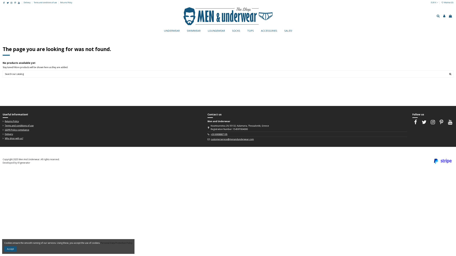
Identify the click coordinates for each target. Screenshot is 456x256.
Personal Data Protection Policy (116, 242)
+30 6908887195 (219, 134)
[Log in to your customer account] (444, 16)
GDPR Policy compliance (17, 129)
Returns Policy (66, 2)
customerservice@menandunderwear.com (232, 139)
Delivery (27, 2)
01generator (23, 162)
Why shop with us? (14, 138)
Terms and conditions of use (45, 2)
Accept (10, 248)
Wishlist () (448, 2)
